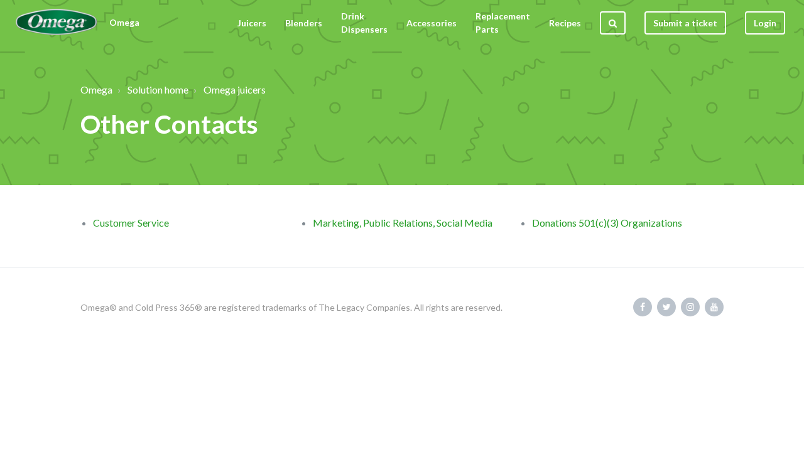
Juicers (251, 23)
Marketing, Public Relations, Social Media (402, 223)
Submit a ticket (685, 23)
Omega (96, 89)
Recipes (565, 23)
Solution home (158, 89)
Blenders (303, 23)
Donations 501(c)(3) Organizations (607, 223)
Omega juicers (235, 89)
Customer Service (131, 223)
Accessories (431, 23)
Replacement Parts (502, 23)
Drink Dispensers (364, 23)
